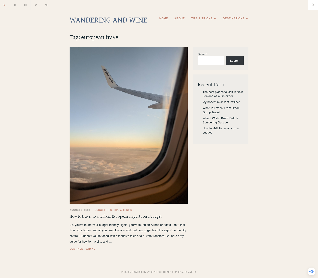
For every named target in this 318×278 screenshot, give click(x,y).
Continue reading (90, 249)
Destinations (234, 18)
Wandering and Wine (108, 19)
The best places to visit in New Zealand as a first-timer (223, 94)
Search (202, 54)
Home (163, 18)
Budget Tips (103, 209)
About (179, 18)
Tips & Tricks (202, 18)
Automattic (189, 272)
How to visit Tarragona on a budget (221, 130)
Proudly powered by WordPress (141, 272)
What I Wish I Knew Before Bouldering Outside (220, 120)
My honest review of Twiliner (221, 102)
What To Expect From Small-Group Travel (221, 110)
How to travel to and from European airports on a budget (116, 216)
